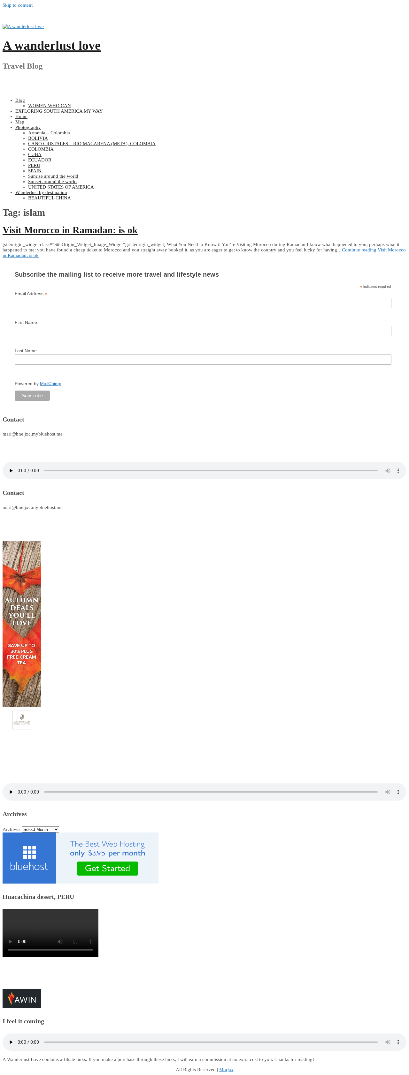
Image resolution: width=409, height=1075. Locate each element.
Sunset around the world (52, 181)
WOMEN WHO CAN (49, 105)
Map (19, 121)
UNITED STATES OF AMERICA (61, 187)
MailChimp (50, 383)
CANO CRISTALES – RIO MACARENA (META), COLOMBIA (92, 143)
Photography (28, 127)
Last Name (26, 350)
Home (21, 116)
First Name (26, 322)
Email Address (31, 294)
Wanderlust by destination (41, 192)
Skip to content (18, 5)
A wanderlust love (52, 45)
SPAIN (35, 170)
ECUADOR (39, 159)
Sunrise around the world (53, 176)
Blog (20, 100)
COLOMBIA (41, 149)
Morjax (226, 1069)
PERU (34, 165)
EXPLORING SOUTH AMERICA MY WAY (59, 111)
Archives (11, 829)
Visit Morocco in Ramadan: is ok (70, 230)
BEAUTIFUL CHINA (49, 197)
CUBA (35, 154)
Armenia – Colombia (49, 132)
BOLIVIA (38, 138)
